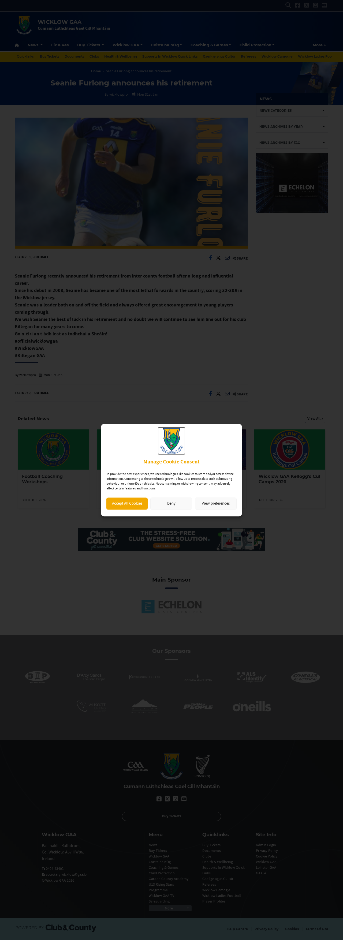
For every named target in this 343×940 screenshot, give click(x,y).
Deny (171, 503)
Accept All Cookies (127, 503)
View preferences (216, 503)
